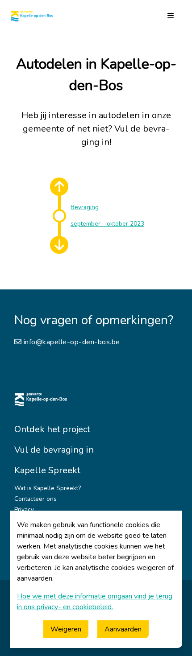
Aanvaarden (123, 629)
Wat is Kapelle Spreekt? (47, 488)
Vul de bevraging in (54, 450)
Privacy (24, 509)
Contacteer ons (35, 499)
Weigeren (65, 629)
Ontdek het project (52, 429)
